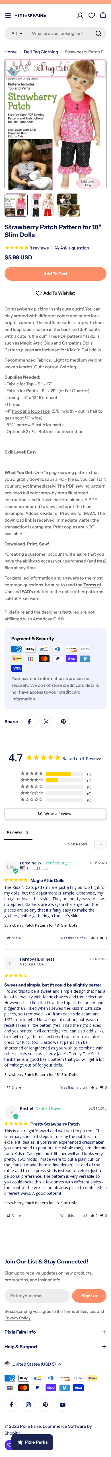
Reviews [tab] (14, 832)
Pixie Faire (30, 1426)
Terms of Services (79, 1311)
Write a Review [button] (57, 813)
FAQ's (27, 591)
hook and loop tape (31, 411)
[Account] (80, 15)
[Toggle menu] (8, 15)
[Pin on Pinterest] (63, 721)
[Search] (98, 33)
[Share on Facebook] (29, 721)
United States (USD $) (34, 1364)
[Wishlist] (91, 15)
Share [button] (16, 938)
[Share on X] (46, 721)
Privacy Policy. (18, 1317)
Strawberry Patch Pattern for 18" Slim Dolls (41, 925)
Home (11, 51)
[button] (94, 938)
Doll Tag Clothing (41, 51)
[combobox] (55, 33)
